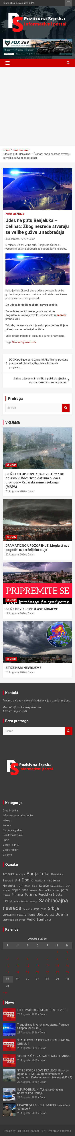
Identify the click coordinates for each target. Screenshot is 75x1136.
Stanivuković (9, 914)
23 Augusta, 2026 (15, 491)
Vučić (31, 919)
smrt (36, 909)
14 (47, 965)
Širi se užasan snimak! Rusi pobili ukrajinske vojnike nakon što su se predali (40, 380)
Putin (28, 894)
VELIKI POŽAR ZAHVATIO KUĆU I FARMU (43, 1056)
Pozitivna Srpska (13, 835)
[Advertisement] (37, 106)
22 (57, 972)
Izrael (34, 886)
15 (57, 965)
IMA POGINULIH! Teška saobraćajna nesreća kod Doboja (40, 1091)
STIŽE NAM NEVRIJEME (23, 668)
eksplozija (39, 880)
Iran (19, 885)
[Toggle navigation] (7, 63)
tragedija (21, 915)
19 (27, 972)
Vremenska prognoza (14, 919)
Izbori (27, 886)
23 (67, 972)
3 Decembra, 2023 (15, 238)
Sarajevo (27, 909)
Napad (16, 890)
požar (64, 890)
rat (35, 894)
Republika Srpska (50, 894)
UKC (52, 915)
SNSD (43, 909)
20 (37, 972)
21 (47, 972)
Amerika (8, 874)
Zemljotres (44, 919)
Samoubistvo (21, 901)
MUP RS (6, 890)
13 (37, 965)
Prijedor (6, 895)
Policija (56, 890)
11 (17, 965)
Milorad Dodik (57, 886)
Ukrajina (62, 914)
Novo (9, 1002)
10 (7, 965)
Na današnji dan (12, 830)
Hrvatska (9, 885)
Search (66, 408)
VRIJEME (12, 422)
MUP (68, 886)
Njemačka (45, 890)
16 (67, 965)
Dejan (32, 238)
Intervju (7, 820)
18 (17, 972)
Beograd (8, 880)
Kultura (7, 825)
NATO (25, 890)
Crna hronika (14, 214)
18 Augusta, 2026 (15, 613)
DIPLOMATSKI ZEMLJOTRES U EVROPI (42, 1010)
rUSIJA (7, 901)
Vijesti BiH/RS (11, 845)
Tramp (31, 914)
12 (27, 965)
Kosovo (44, 885)
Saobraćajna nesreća (24, 342)
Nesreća (33, 890)
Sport (6, 840)
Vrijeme (11, 465)
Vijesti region (10, 849)
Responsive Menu (68, 3)
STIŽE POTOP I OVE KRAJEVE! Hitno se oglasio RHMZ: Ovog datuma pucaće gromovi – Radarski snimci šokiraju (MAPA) (44, 1074)
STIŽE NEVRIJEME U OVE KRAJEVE (31, 609)
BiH (17, 880)
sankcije (33, 902)
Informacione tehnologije (18, 815)
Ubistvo (42, 914)
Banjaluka (57, 874)
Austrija (20, 874)
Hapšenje (53, 880)
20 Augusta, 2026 (15, 554)
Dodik (27, 880)
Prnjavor (17, 894)
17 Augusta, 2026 (15, 672)
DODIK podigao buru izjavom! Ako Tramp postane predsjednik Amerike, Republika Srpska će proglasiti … (38, 363)
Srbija (53, 908)
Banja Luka (38, 873)
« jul (5, 992)
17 (7, 972)
